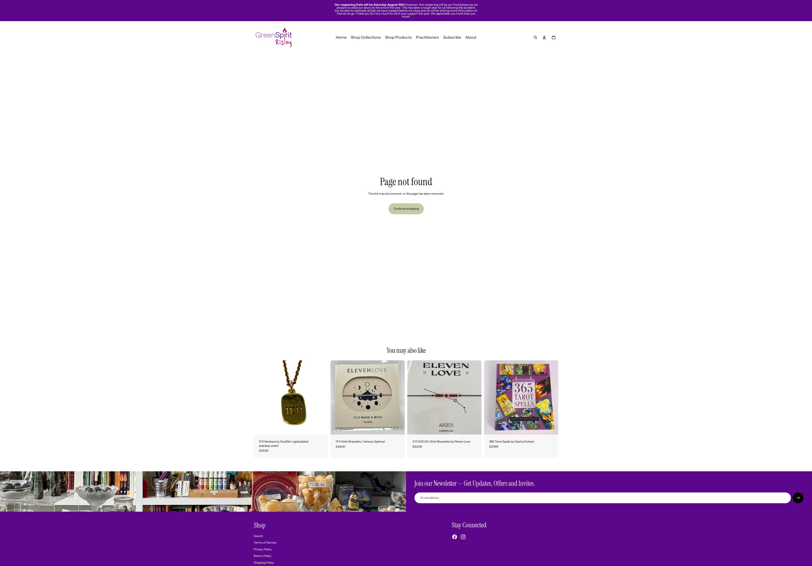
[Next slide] (398, 397)
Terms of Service (265, 542)
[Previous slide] (337, 397)
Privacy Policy (263, 549)
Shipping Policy (264, 563)
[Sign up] (798, 497)
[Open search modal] (535, 37)
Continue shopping (406, 209)
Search (258, 536)
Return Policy (262, 556)
